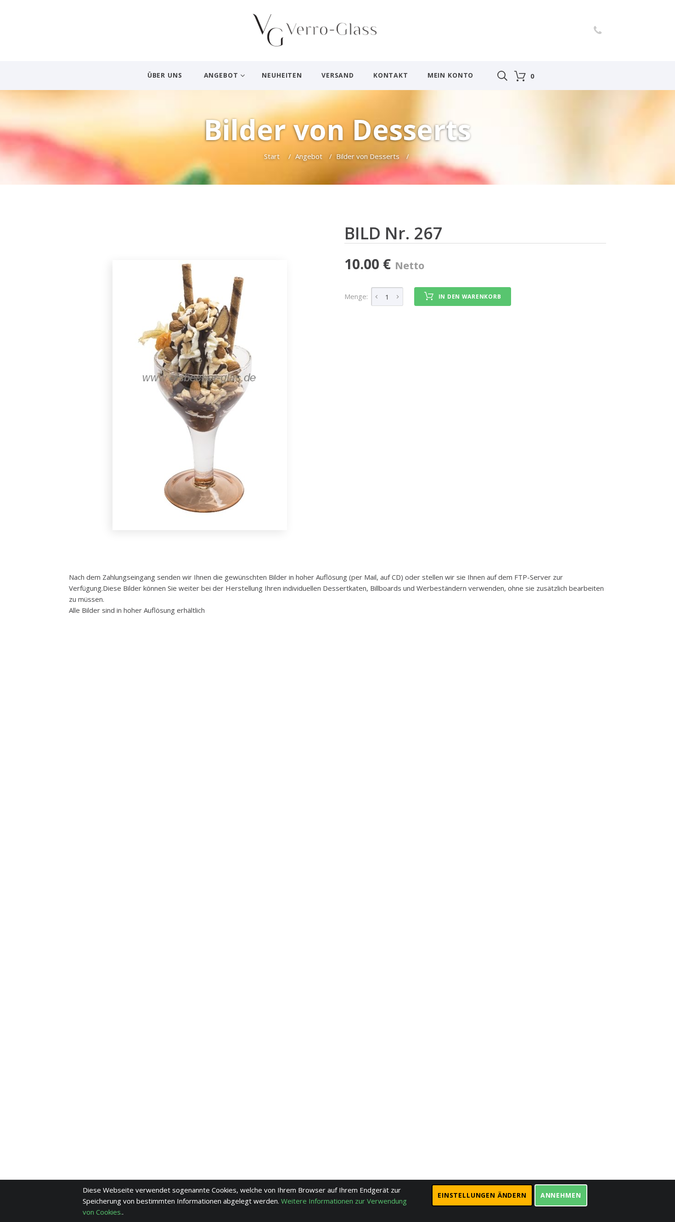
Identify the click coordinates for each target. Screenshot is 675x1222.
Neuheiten (282, 75)
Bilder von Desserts (367, 156)
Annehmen (560, 1195)
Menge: (356, 296)
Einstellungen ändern (482, 1195)
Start (272, 156)
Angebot (221, 75)
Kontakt (390, 75)
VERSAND (337, 75)
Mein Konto (450, 75)
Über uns (164, 75)
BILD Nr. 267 (393, 233)
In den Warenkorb (470, 296)
